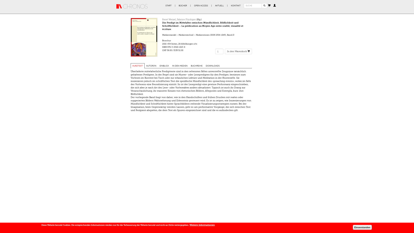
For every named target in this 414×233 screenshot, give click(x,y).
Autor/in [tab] (151, 66)
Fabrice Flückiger (186, 19)
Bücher (183, 6)
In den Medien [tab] (180, 66)
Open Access (201, 6)
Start (168, 6)
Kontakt (236, 6)
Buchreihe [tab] (196, 66)
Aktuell (219, 6)
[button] (269, 5)
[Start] (132, 6)
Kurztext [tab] (137, 66)
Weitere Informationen (202, 225)
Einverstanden (362, 227)
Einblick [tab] (164, 66)
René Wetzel (169, 19)
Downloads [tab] (213, 66)
